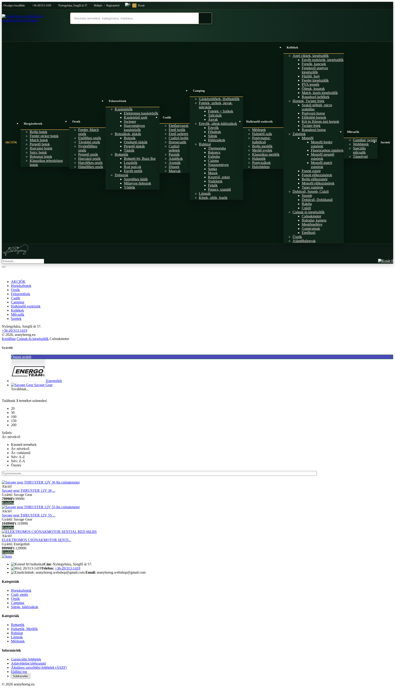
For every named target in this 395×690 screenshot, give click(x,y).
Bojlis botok (38, 132)
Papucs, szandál (219, 189)
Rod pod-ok (132, 167)
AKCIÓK (11, 142)
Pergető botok (40, 144)
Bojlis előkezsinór (315, 179)
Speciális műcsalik (359, 150)
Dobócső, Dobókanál (317, 200)
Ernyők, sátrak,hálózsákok (218, 124)
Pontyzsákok (261, 163)
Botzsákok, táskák (128, 134)
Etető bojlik (177, 130)
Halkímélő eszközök (259, 121)
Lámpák (205, 193)
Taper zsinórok (312, 187)
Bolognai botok (41, 156)
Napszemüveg (218, 165)
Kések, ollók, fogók (213, 198)
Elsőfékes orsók (89, 138)
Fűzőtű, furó (311, 76)
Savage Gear (43, 385)
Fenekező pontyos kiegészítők (315, 70)
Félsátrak (214, 132)
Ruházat (205, 144)
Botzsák (130, 138)
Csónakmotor (311, 216)
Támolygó (360, 156)
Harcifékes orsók (90, 163)
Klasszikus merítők (266, 154)
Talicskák (215, 115)
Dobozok (121, 175)
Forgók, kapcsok (314, 64)
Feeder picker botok (44, 136)
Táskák (129, 150)
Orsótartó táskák (135, 142)
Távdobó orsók (89, 142)
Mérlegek (259, 130)
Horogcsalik (177, 142)
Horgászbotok (33, 123)
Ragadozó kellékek (315, 97)
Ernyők (213, 128)
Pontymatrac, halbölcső (261, 140)
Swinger (130, 121)
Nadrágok (215, 181)
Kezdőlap (9, 339)
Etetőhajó (308, 233)
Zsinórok (299, 134)
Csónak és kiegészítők (309, 212)
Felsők (213, 185)
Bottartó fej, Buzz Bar (140, 158)
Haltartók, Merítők (24, 629)
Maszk (213, 173)
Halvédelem (261, 167)
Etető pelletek (178, 134)
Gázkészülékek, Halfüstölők (219, 99)
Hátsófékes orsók (90, 167)
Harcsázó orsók (89, 158)
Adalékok (176, 158)
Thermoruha (217, 148)
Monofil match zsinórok (321, 165)
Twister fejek (311, 126)
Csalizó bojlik (179, 138)
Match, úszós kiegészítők (320, 93)
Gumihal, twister (365, 140)
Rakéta (307, 204)
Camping (199, 90)
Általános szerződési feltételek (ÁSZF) (39, 667)
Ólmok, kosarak (313, 89)
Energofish (54, 381)
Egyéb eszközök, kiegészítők (323, 60)
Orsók (76, 121)
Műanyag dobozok (137, 183)
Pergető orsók (88, 154)
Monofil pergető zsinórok (322, 156)
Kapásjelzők (124, 109)
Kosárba (8, 503)
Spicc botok (38, 152)
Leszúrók (130, 163)
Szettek (385, 142)
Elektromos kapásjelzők (141, 113)
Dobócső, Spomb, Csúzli (311, 191)
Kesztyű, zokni (219, 177)
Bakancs (214, 152)
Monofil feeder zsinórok (321, 144)
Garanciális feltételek (26, 659)
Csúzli (306, 208)
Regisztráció (113, 5)
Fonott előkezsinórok (317, 175)
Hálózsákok (216, 140)
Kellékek (292, 47)
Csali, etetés (19, 594)
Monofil (307, 138)
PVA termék (310, 84)
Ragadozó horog (314, 130)
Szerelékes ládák (136, 179)
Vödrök (129, 187)
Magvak (175, 171)
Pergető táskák (134, 146)
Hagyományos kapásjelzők (134, 128)
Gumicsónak (311, 228)
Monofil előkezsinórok (318, 183)
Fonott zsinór (311, 171)
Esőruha (214, 156)
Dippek (174, 167)
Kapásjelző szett (135, 117)
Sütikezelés (20, 676)
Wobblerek (361, 144)
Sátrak (212, 136)
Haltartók (259, 158)
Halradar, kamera (314, 220)
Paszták (174, 154)
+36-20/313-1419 (41, 5)
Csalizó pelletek (174, 148)
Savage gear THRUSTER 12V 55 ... (28, 515)
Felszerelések (117, 101)
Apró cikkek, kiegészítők (311, 56)
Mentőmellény (312, 224)
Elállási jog (19, 672)
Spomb (307, 196)
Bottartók (121, 154)
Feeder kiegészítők (315, 80)
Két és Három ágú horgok (320, 121)
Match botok (39, 140)
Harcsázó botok (41, 148)
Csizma (213, 161)
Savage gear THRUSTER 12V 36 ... (28, 490)
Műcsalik (353, 132)
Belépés (98, 5)
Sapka (212, 169)
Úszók (297, 237)
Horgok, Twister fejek (308, 101)
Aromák (175, 163)
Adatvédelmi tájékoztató (28, 663)
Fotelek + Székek (220, 111)
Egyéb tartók (133, 171)
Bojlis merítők (262, 146)
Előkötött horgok (314, 117)
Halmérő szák (262, 134)
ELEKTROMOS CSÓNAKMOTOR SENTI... (36, 540)
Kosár (138, 5)
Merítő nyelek (262, 150)
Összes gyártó (21, 357)
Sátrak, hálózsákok (24, 607)
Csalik (167, 117)
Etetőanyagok (179, 126)
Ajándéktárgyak (304, 241)
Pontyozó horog (313, 113)
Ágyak (213, 119)
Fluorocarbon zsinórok (327, 150)
